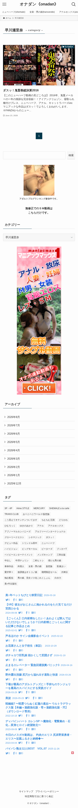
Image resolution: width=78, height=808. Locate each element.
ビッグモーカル (29, 549)
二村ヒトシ (38, 560)
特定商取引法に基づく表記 (39, 796)
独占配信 (9, 578)
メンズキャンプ (44, 554)
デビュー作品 (11, 543)
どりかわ (63, 520)
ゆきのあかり (26, 525)
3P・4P (8, 508)
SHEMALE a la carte (59, 508)
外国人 (21, 566)
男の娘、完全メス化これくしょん (34, 578)
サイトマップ (26, 791)
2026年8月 (13, 416)
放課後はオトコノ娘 (27, 572)
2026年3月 (13, 458)
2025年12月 (14, 483)
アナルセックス (55, 525)
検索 (71, 155)
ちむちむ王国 (48, 520)
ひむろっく (10, 525)
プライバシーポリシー (47, 791)
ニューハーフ (48, 543)
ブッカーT (62, 549)
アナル (40, 525)
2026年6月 (13, 433)
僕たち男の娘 (54, 560)
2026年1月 (13, 475)
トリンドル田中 (29, 543)
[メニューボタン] (4, 4)
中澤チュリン (21, 560)
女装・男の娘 (35, 566)
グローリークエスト (14, 537)
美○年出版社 (11, 583)
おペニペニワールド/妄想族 (36, 514)
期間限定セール (49, 572)
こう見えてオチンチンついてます (21, 520)
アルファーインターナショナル (50, 531)
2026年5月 (13, 441)
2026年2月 (13, 466)
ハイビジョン (11, 549)
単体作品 (9, 566)
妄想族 (49, 566)
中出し (8, 560)
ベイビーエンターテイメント (19, 554)
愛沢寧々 (9, 572)
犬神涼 (64, 572)
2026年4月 (13, 450)
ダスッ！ (50, 537)
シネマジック (35, 537)
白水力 (58, 578)
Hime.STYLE (23, 508)
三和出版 (61, 554)
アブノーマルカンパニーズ (18, 531)
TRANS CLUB (12, 514)
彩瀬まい (61, 566)
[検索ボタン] (73, 4)
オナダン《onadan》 (39, 4)
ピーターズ (47, 549)
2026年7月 (13, 425)
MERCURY (39, 508)
